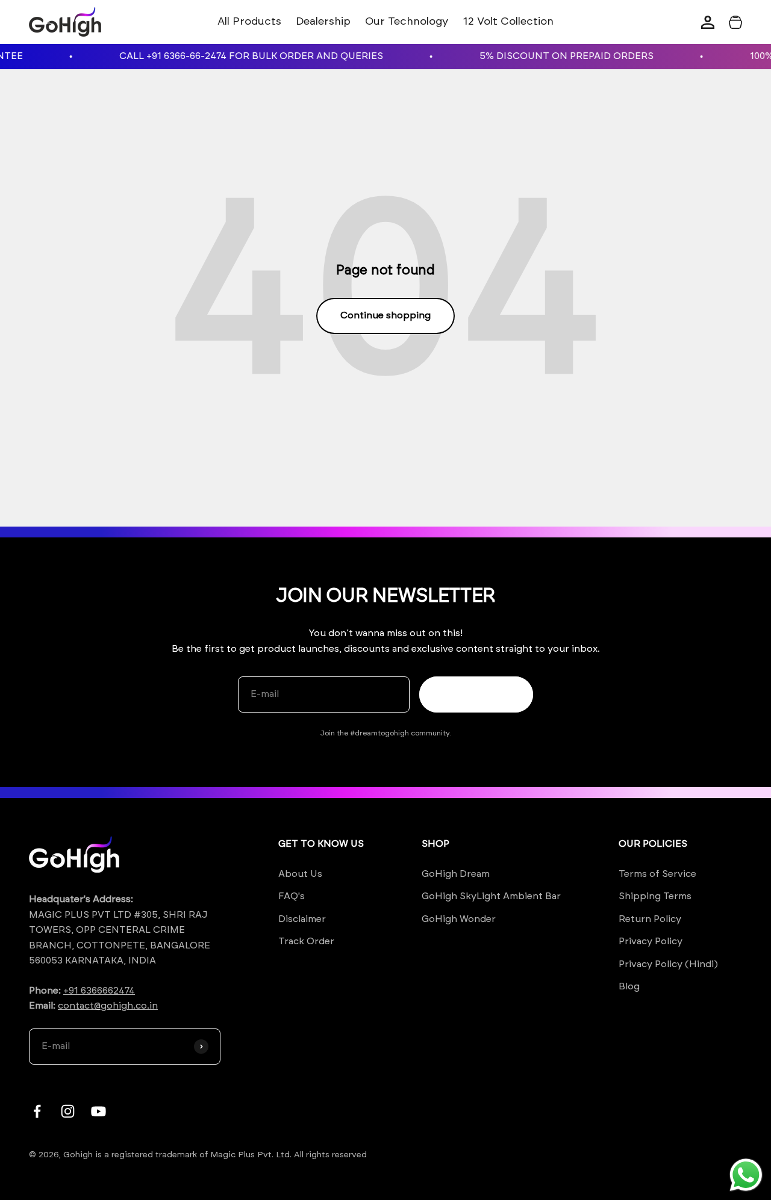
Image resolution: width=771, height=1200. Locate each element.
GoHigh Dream (456, 874)
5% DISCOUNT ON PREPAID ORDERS (550, 56)
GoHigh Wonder (459, 919)
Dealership (323, 21)
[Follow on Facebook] (37, 1111)
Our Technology (406, 21)
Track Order (306, 941)
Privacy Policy (650, 941)
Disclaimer (302, 919)
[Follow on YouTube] (98, 1111)
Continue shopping (385, 315)
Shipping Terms (655, 896)
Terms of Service (657, 874)
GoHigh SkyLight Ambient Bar (491, 896)
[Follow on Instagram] (68, 1111)
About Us (300, 874)
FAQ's (291, 896)
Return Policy (650, 919)
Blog (629, 986)
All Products (249, 21)
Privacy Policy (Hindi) (668, 964)
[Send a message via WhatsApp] (746, 1175)
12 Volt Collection (508, 21)
